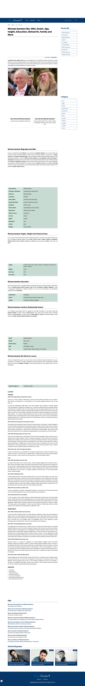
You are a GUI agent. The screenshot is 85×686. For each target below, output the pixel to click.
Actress (63, 128)
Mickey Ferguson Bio (66, 47)
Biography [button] (32, 20)
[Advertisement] (42, 8)
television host (65, 108)
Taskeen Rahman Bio (66, 54)
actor (13, 24)
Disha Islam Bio (65, 34)
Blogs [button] (38, 20)
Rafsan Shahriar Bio (66, 37)
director (63, 113)
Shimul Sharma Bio (66, 32)
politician (64, 120)
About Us (39, 679)
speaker (63, 105)
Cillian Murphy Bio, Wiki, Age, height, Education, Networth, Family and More (66, 663)
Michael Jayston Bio (66, 52)
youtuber (64, 125)
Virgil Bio (63, 39)
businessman (64, 110)
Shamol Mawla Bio (65, 44)
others (63, 115)
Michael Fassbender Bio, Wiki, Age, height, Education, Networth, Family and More (17, 663)
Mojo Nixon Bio (65, 49)
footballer (64, 123)
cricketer (64, 118)
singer (63, 103)
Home (27, 20)
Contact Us (45, 679)
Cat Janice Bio (65, 42)
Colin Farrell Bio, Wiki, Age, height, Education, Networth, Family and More (41, 663)
